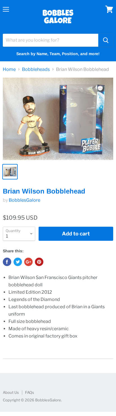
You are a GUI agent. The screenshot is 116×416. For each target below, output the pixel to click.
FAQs (29, 392)
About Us (11, 392)
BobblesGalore (24, 200)
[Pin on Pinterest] (39, 262)
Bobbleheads (36, 69)
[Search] (105, 40)
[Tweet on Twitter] (18, 262)
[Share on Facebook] (7, 262)
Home (9, 69)
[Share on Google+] (28, 262)
